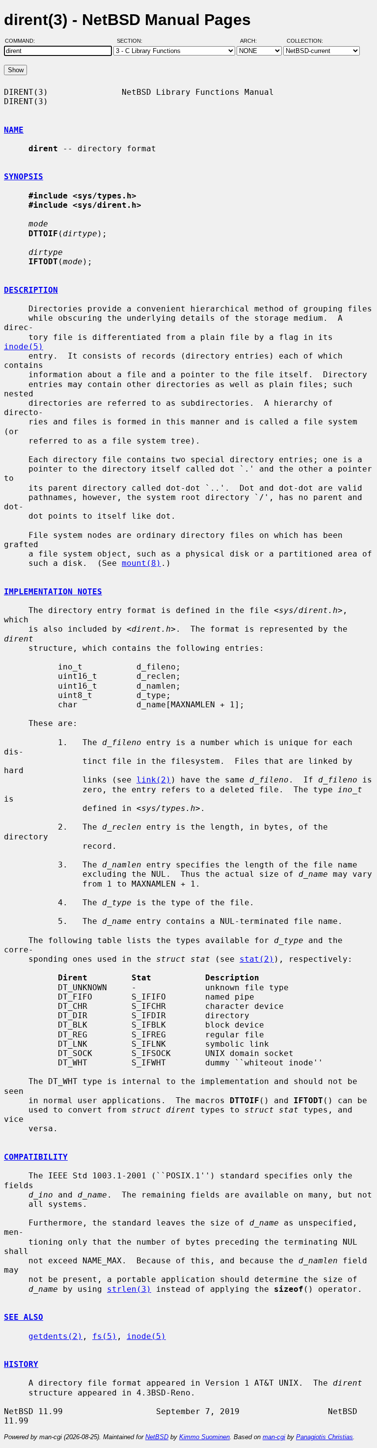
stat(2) (257, 959)
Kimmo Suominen (204, 1437)
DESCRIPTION (31, 290)
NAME (14, 130)
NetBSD (156, 1437)
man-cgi (274, 1437)
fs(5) (104, 1336)
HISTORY (21, 1364)
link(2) (153, 779)
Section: (132, 41)
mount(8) (141, 563)
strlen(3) (129, 1289)
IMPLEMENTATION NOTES (53, 591)
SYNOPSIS (23, 176)
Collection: (305, 41)
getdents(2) (55, 1336)
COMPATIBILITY (36, 1157)
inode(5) (23, 346)
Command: (23, 41)
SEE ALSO (23, 1317)
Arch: (253, 41)
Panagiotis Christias (324, 1437)
